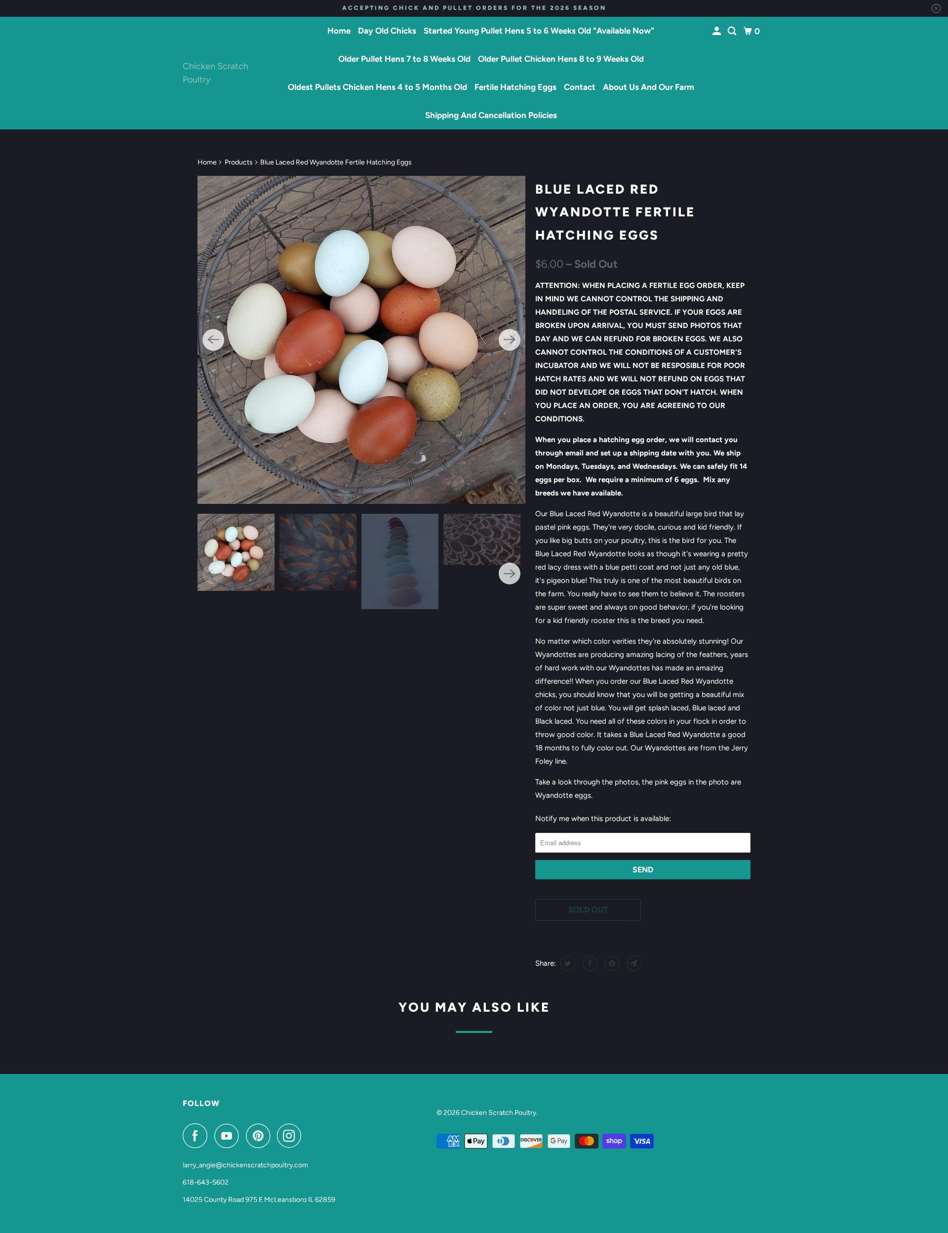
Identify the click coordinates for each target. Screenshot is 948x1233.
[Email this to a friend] (633, 963)
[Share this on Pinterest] (611, 963)
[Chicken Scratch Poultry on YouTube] (229, 1135)
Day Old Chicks (387, 31)
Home (339, 31)
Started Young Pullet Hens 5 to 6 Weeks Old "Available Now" (539, 31)
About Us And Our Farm (648, 87)
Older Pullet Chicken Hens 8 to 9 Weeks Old (561, 59)
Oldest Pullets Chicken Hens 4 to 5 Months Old (377, 87)
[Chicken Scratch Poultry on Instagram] (292, 1135)
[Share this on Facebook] (588, 963)
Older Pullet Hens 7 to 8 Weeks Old (404, 59)
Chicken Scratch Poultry (215, 73)
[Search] (733, 31)
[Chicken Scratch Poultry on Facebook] (197, 1135)
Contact (579, 87)
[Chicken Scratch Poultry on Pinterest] (260, 1135)
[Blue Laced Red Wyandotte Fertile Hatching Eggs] (361, 340)
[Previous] (213, 340)
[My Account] (717, 31)
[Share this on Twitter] (566, 963)
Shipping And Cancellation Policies (491, 115)
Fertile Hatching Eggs (515, 87)
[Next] (509, 340)
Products (239, 162)
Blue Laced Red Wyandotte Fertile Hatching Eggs (615, 212)
